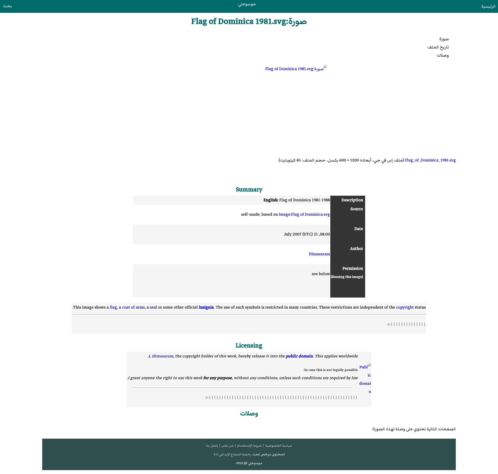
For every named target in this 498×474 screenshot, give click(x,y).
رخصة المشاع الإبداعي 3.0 (232, 454)
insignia (206, 307)
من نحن (227, 445)
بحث (7, 6)
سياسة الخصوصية (278, 445)
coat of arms (133, 307)
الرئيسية (488, 6)
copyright (405, 307)
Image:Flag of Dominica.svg (304, 214)
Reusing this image (347, 276)
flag (113, 307)
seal (153, 307)
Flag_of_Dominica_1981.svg (430, 160)
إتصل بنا (212, 445)
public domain (299, 356)
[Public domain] (365, 379)
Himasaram (319, 254)
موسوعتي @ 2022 (249, 463)
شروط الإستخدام (249, 445)
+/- (388, 324)
